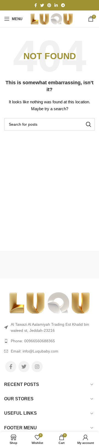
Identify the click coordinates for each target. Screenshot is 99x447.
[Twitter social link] (42, 5)
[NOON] (26, 264)
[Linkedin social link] (56, 5)
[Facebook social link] (35, 5)
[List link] (49, 341)
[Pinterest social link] (49, 5)
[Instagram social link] (37, 366)
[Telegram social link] (63, 5)
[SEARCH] (88, 124)
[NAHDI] (72, 264)
